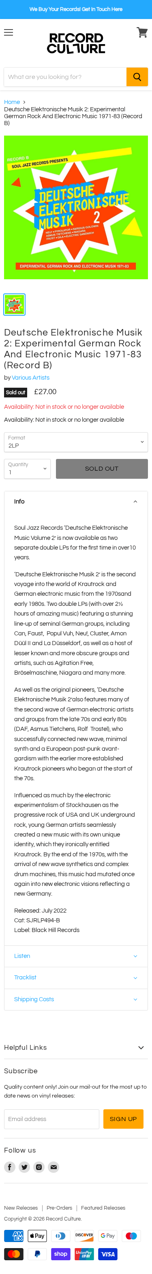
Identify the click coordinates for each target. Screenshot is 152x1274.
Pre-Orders (59, 1208)
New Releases (21, 1208)
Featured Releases (103, 1208)
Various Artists (30, 378)
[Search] (137, 77)
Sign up (123, 1119)
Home (12, 102)
